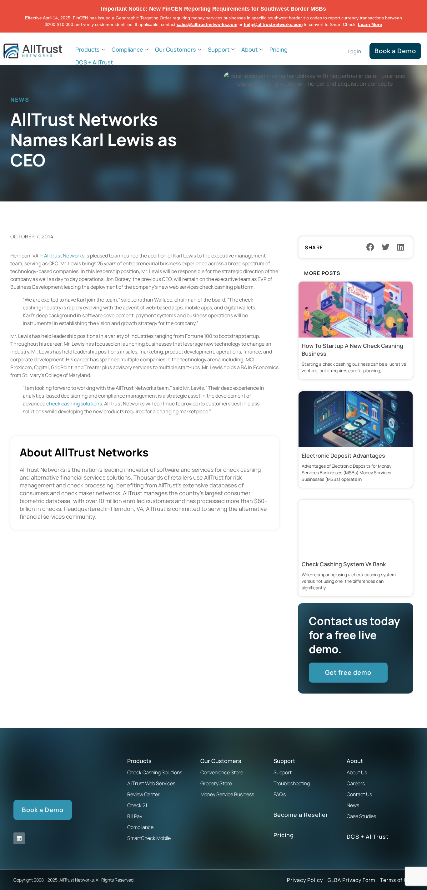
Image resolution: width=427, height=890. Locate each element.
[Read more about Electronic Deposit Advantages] (356, 439)
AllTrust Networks (64, 255)
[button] (370, 247)
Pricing (278, 49)
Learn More (370, 24)
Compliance (127, 49)
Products (87, 49)
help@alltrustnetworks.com (273, 24)
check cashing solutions (74, 403)
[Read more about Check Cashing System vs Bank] (356, 548)
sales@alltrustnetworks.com (207, 24)
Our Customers (175, 49)
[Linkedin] (19, 838)
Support (218, 49)
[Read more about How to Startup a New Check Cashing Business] (356, 330)
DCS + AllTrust (94, 62)
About (249, 49)
